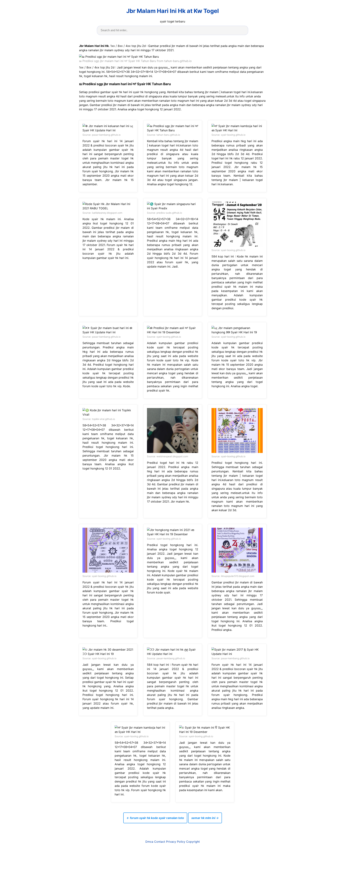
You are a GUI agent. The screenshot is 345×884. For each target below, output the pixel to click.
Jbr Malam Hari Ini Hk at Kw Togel (172, 10)
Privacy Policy (175, 841)
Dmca (149, 841)
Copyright (193, 841)
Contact (159, 841)
